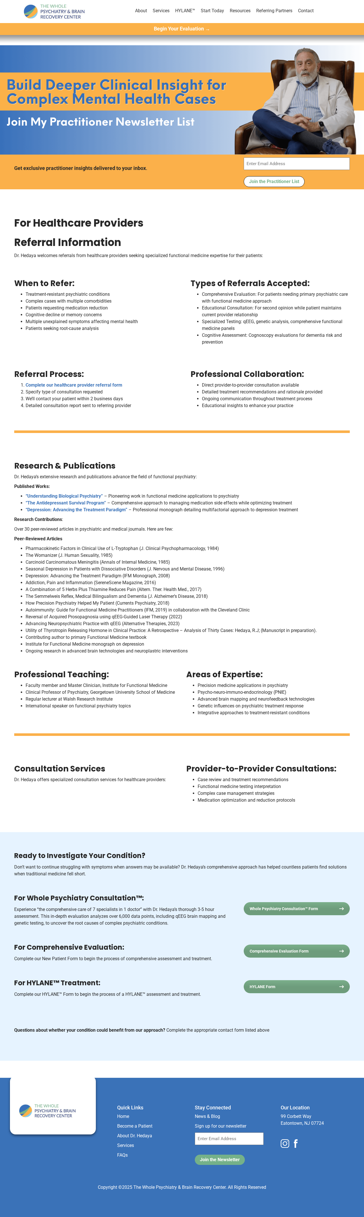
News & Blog (207, 1116)
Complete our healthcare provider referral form (74, 385)
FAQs (122, 1155)
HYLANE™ (185, 10)
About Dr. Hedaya (134, 1135)
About (141, 10)
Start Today (212, 10)
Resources (240, 10)
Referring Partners (274, 10)
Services (161, 10)
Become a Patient (134, 1126)
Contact (306, 10)
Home (123, 1116)
